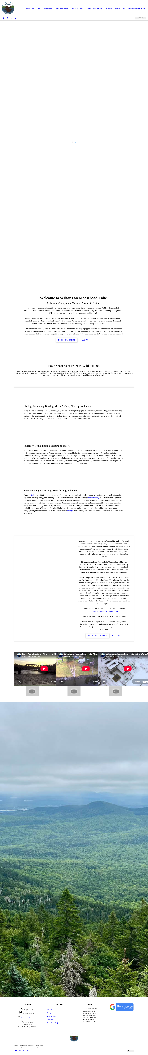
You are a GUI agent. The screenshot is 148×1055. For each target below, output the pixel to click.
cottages (70, 754)
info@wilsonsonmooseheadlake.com (104, 854)
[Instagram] (8, 18)
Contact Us (120, 8)
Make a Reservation (136, 8)
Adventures (77, 8)
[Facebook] (4, 18)
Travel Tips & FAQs (94, 8)
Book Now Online (67, 583)
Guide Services (62, 8)
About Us (36, 8)
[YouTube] (16, 18)
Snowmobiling (93, 741)
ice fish (31, 738)
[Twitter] (12, 18)
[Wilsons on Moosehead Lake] (8, 8)
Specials (109, 8)
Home (28, 8)
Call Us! (84, 583)
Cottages (48, 8)
